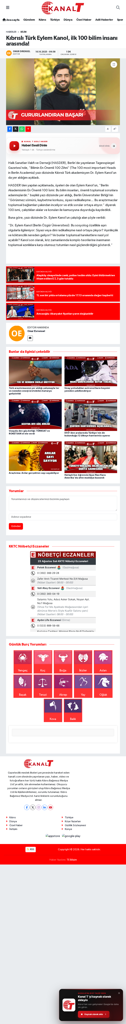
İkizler (83, 670)
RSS (32, 849)
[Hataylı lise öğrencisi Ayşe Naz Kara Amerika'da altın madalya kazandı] (90, 457)
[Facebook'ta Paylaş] (9, 129)
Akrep (63, 694)
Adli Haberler (104, 19)
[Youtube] (50, 807)
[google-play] (71, 836)
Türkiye (55, 19)
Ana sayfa (12, 20)
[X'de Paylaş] (15, 129)
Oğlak (103, 694)
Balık (73, 719)
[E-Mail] (30, 338)
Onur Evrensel (36, 331)
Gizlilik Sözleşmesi (75, 825)
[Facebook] (27, 807)
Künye (68, 829)
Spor (120, 19)
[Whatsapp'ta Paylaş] (22, 129)
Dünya (68, 19)
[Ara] (118, 8)
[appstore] (53, 836)
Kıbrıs (42, 19)
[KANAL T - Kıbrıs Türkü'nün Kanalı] (63, 7)
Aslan (103, 670)
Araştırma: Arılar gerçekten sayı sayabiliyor (34, 473)
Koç (42, 670)
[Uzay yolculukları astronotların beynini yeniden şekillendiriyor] (90, 371)
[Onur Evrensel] (17, 333)
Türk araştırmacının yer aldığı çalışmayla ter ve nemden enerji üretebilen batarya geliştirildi (34, 391)
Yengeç (23, 670)
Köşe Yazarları (73, 821)
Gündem (29, 19)
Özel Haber (84, 19)
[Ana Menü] (7, 7)
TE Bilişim (72, 860)
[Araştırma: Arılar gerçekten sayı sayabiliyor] (35, 456)
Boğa (63, 670)
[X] (32, 807)
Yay (83, 694)
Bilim (23, 32)
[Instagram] (38, 807)
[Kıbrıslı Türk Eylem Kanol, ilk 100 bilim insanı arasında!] (63, 91)
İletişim (13, 829)
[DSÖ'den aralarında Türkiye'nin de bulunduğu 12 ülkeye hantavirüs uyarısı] (90, 415)
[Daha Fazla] (28, 129)
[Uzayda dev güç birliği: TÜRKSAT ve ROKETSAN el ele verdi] (35, 414)
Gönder (16, 526)
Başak (22, 694)
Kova (53, 719)
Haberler (11, 32)
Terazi (43, 694)
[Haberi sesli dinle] (14, 146)
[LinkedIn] (44, 807)
